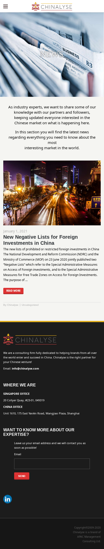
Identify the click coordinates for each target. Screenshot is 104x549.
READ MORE (13, 290)
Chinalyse (12, 304)
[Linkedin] (8, 503)
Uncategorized (30, 304)
